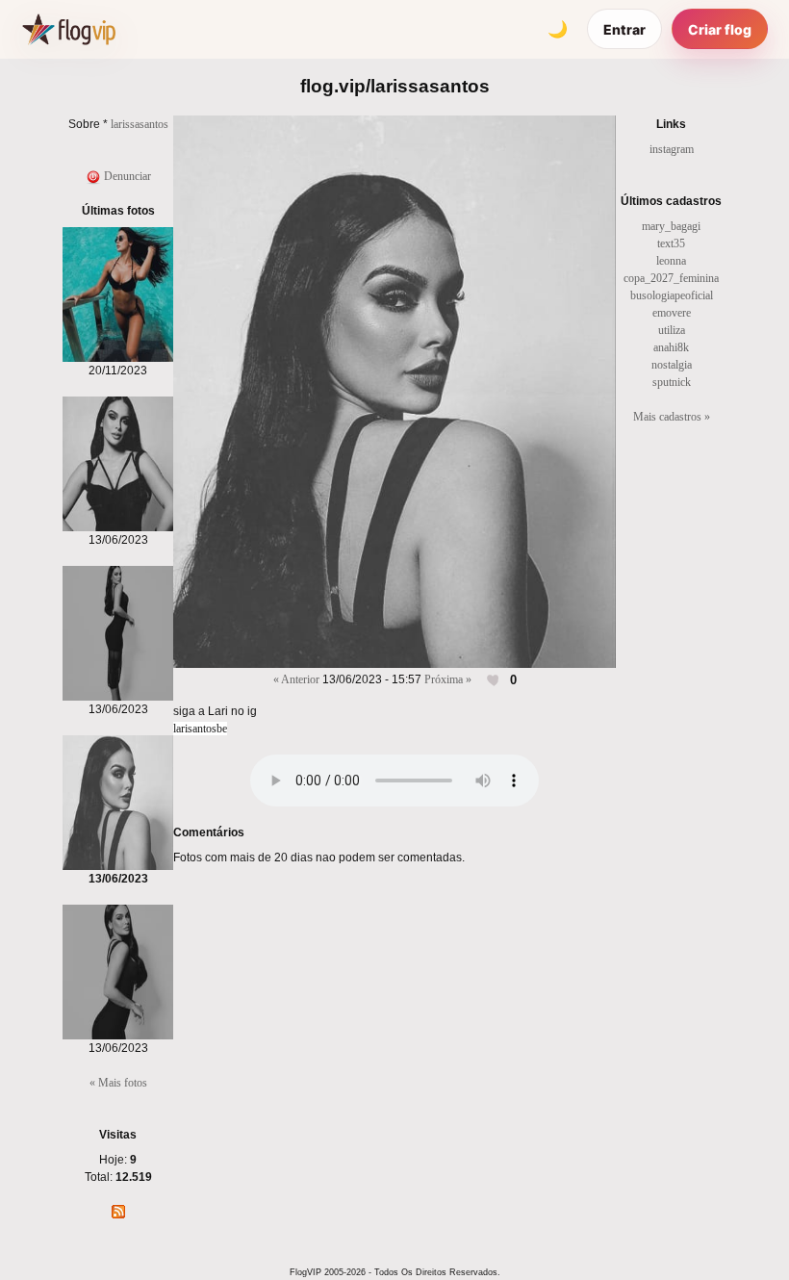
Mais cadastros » (671, 416)
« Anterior (296, 679)
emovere (671, 313)
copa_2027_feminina (671, 278)
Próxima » (447, 679)
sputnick (671, 382)
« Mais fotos (118, 1082)
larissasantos (139, 124)
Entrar (624, 29)
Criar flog (719, 29)
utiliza (671, 330)
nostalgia (671, 364)
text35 (671, 243)
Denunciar (126, 176)
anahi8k (671, 347)
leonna (671, 261)
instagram (671, 149)
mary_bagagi (671, 226)
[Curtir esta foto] (494, 680)
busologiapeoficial (671, 295)
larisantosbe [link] (200, 728)
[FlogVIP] (68, 29)
